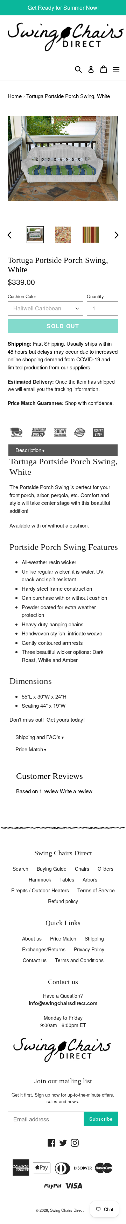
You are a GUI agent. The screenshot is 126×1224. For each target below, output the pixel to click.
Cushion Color (22, 296)
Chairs (82, 868)
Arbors (90, 879)
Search (20, 868)
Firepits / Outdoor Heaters (40, 890)
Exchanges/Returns (43, 949)
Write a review (76, 791)
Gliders (105, 868)
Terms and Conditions (79, 960)
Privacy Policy (89, 949)
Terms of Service (96, 890)
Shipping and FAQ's (40, 736)
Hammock (40, 879)
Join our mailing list (63, 1081)
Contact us (35, 960)
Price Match (31, 749)
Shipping (94, 938)
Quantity (95, 296)
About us (32, 938)
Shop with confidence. (89, 402)
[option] (35, 234)
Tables (66, 879)
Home (15, 95)
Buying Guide (51, 868)
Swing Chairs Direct (67, 1210)
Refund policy (63, 901)
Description (30, 450)
